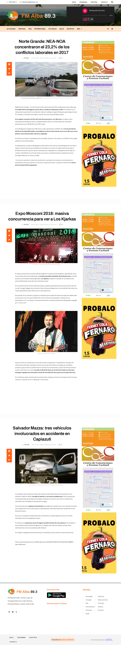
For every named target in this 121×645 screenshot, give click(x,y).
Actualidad (11, 29)
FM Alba (26, 58)
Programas (83, 2)
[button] (112, 2)
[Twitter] (108, 29)
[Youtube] (112, 29)
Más (78, 29)
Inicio (74, 2)
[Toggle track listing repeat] (91, 19)
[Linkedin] (16, 612)
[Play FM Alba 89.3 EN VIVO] (85, 10)
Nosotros (94, 2)
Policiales (52, 29)
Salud (61, 29)
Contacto (104, 2)
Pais (29, 29)
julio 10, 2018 (35, 58)
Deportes (70, 29)
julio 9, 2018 (35, 444)
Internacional (40, 29)
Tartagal (22, 29)
